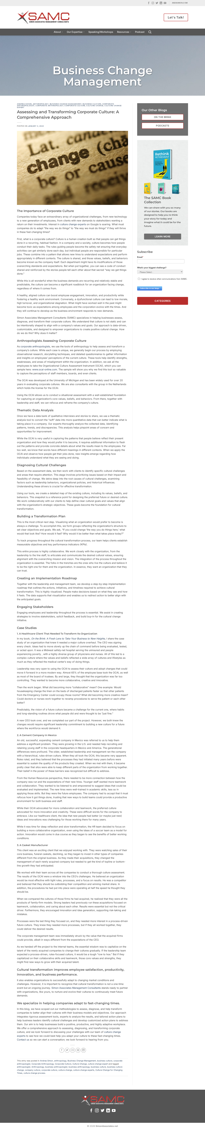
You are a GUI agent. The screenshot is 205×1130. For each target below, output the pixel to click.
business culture (92, 104)
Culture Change (94, 106)
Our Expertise (74, 31)
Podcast (140, 31)
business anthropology (79, 1067)
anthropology (41, 104)
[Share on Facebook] (61, 1050)
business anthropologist (56, 1067)
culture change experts (73, 224)
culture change (65, 1070)
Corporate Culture (74, 106)
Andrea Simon (24, 104)
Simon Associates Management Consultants (76, 987)
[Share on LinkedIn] (83, 1050)
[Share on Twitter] (67, 1050)
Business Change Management (66, 104)
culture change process (34, 1073)
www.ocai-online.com (44, 369)
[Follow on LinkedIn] (161, 3)
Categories (163, 300)
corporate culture (49, 1070)
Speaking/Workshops (100, 31)
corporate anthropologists (35, 346)
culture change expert (98, 1064)
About (57, 31)
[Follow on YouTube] (165, 3)
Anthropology (38, 1067)
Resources (123, 31)
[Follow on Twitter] (157, 3)
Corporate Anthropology (49, 106)
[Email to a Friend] (72, 1050)
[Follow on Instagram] (153, 3)
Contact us (23, 1039)
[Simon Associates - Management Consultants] (43, 17)
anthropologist (23, 1067)
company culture (32, 1070)
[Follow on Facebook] (149, 3)
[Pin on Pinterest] (77, 1050)
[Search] (149, 32)
